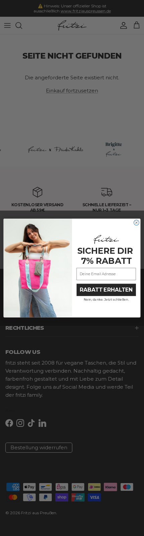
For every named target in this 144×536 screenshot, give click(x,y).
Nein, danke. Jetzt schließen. (106, 299)
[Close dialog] (136, 222)
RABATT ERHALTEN (106, 290)
